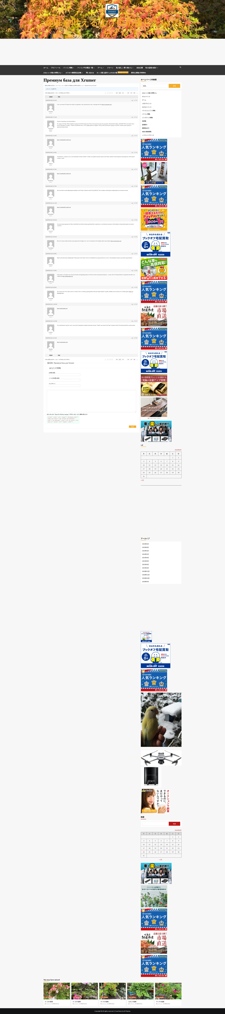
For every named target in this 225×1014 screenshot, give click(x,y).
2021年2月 (145, 568)
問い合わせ (90, 72)
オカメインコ (146, 96)
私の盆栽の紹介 (151, 67)
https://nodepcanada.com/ (67, 276)
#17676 (135, 304)
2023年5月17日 (56, 1003)
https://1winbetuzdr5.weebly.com (64, 207)
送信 (132, 426)
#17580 (135, 186)
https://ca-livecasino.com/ (116, 241)
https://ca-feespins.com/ (107, 104)
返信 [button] (132, 100)
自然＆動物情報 (146, 131)
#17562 (135, 152)
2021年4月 (145, 561)
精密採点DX (145, 128)
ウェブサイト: (52, 383)
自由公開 (139, 67)
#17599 (135, 203)
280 (134, 93)
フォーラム (58, 85)
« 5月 (142, 480)
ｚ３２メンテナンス (148, 135)
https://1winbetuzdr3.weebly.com (64, 139)
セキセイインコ (146, 107)
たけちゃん (48, 1003)
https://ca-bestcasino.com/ (62, 342)
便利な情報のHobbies (138, 72)
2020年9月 (145, 581)
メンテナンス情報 (147, 117)
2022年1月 (145, 554)
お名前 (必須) (52, 372)
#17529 (135, 100)
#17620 (135, 236)
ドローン (110, 67)
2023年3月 (145, 551)
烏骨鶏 (144, 121)
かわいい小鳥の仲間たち (52, 72)
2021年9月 (145, 557)
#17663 (135, 287)
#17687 (135, 338)
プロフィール (55, 67)
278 (128, 93)
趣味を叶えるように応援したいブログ (112, 26)
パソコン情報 (68, 67)
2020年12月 (146, 571)
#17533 (135, 117)
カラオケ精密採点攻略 (73, 72)
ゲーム (100, 67)
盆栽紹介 (144, 124)
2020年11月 (146, 575)
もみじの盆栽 (132, 1001)
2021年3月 (145, 564)
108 (117, 93)
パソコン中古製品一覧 (85, 67)
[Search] (180, 67)
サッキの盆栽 (104, 1001)
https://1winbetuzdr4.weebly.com (64, 173)
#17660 (135, 270)
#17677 (135, 321)
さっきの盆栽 (49, 1001)
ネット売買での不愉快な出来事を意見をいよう (73, 85)
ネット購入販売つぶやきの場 (112, 72)
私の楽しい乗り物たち (124, 67)
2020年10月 (146, 578)
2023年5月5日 (111, 1003)
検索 (142, 817)
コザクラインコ (146, 103)
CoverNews (118, 1011)
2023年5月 (145, 544)
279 (131, 93)
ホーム (46, 67)
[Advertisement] (112, 52)
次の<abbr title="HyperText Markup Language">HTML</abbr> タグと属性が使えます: (67, 414)
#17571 (135, 169)
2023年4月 (145, 547)
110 (123, 93)
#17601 (135, 220)
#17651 (135, 253)
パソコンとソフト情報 (148, 110)
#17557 (135, 135)
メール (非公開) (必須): (54, 378)
